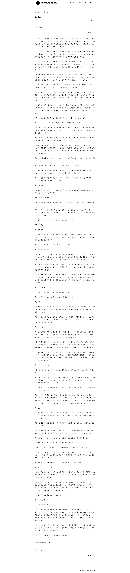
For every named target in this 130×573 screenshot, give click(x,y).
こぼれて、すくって (41, 12)
